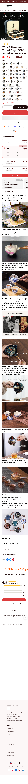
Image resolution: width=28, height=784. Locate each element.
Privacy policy (10, 744)
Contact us (10, 728)
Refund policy (10, 755)
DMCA (8, 737)
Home (1, 10)
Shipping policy (11, 749)
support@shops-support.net (14, 720)
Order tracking (10, 731)
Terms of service (11, 747)
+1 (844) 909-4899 (12, 718)
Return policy (10, 752)
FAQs (8, 734)
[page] (23, 1)
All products (8, 10)
